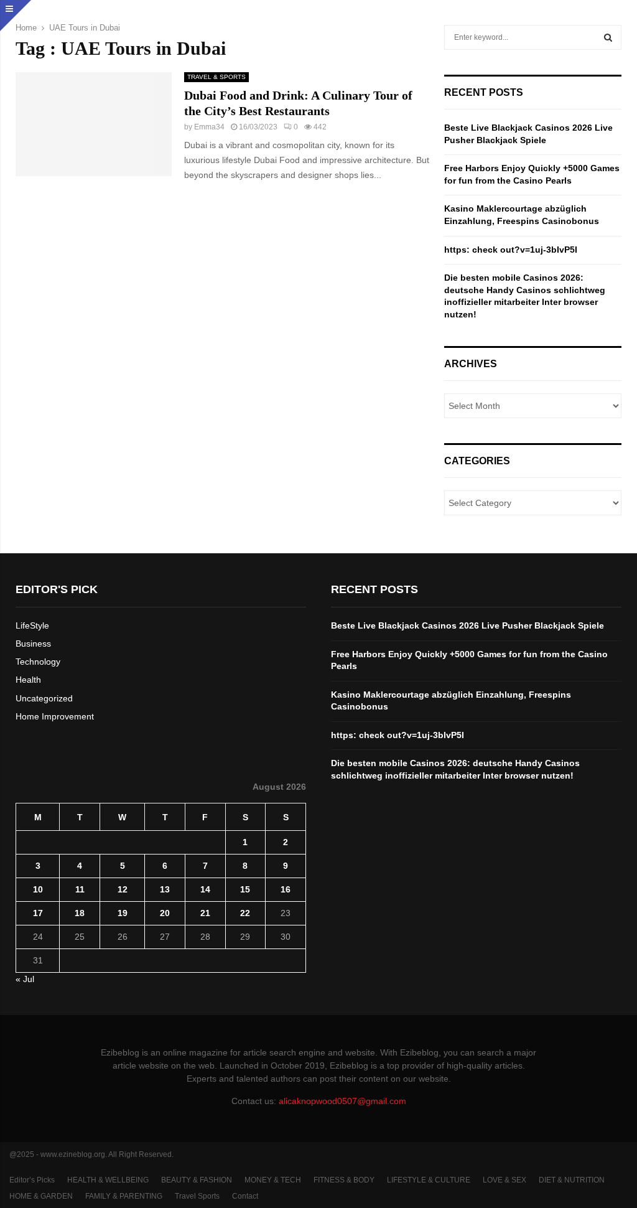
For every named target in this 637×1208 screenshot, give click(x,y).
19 (123, 913)
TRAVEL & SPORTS (216, 76)
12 (123, 889)
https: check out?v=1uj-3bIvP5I (510, 250)
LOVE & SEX (504, 1180)
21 (205, 913)
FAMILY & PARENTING (123, 1196)
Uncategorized (44, 698)
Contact (245, 1196)
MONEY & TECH (272, 1180)
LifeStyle (32, 625)
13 (165, 889)
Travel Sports (197, 1196)
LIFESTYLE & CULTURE (428, 1180)
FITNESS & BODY (344, 1180)
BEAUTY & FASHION (196, 1180)
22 (245, 913)
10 (38, 889)
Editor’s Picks (32, 1180)
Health (28, 680)
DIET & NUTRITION (572, 1180)
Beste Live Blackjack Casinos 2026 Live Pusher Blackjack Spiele (467, 625)
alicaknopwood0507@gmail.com (342, 1101)
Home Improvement (55, 716)
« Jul (25, 979)
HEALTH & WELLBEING (108, 1180)
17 (38, 913)
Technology (38, 662)
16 (286, 889)
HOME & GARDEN (41, 1196)
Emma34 (209, 127)
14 (205, 889)
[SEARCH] (608, 37)
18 (80, 913)
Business (33, 643)
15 (245, 889)
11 (80, 889)
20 (165, 913)
